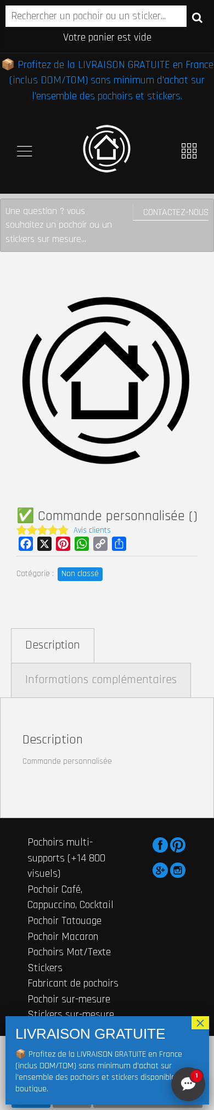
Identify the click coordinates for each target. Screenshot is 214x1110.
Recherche (197, 17)
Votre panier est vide (107, 37)
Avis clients (92, 530)
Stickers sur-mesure (70, 1014)
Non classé (80, 573)
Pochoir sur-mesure (68, 999)
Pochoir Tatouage (64, 921)
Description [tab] (52, 645)
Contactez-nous (176, 212)
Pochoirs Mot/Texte (69, 952)
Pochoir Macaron (62, 936)
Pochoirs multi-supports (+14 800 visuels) (66, 858)
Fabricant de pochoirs (73, 983)
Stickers (45, 968)
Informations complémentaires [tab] (101, 680)
